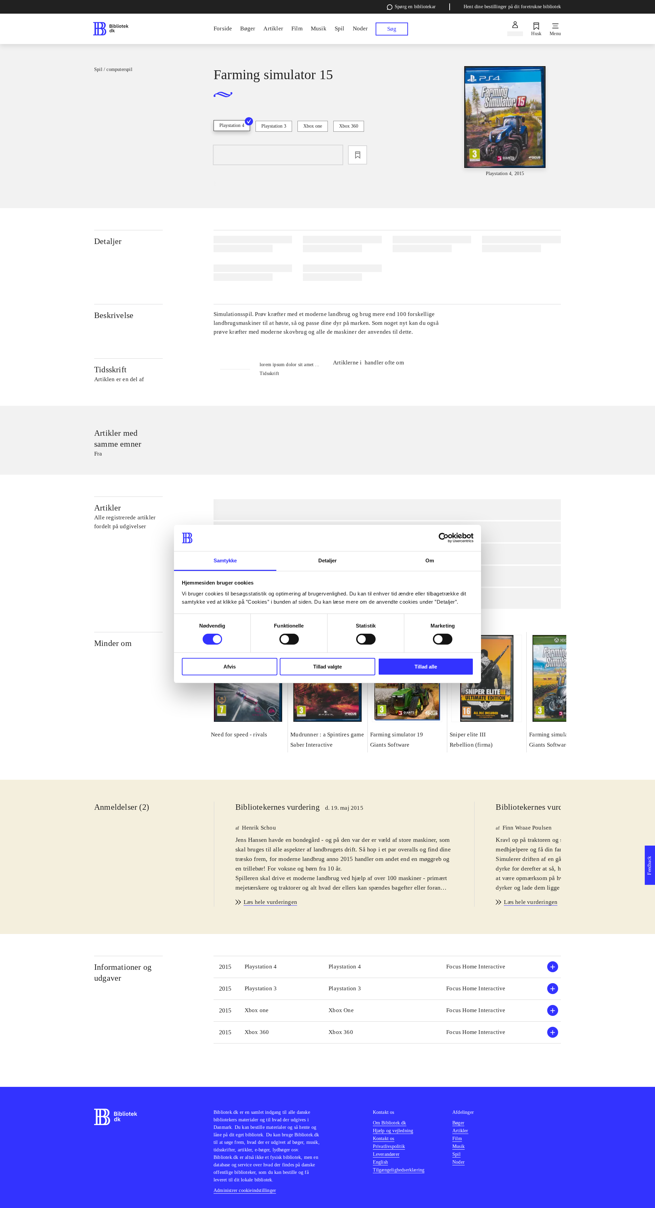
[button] (387, 967)
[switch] (289, 639)
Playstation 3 (273, 126)
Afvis (229, 667)
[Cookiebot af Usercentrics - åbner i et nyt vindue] (444, 538)
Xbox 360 (348, 126)
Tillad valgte (327, 667)
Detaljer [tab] (327, 560)
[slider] (505, 121)
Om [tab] (429, 560)
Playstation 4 (231, 125)
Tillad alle (425, 667)
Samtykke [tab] (225, 560)
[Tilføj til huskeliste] (357, 154)
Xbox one (312, 126)
